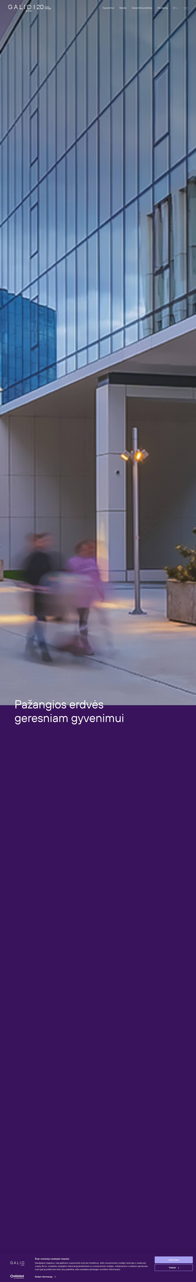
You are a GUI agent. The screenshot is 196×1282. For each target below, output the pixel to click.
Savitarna (163, 8)
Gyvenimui (108, 8)
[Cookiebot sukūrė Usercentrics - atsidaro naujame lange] (17, 1277)
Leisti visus (174, 1260)
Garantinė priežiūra (142, 8)
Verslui (122, 8)
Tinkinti (172, 1267)
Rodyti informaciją (43, 1277)
